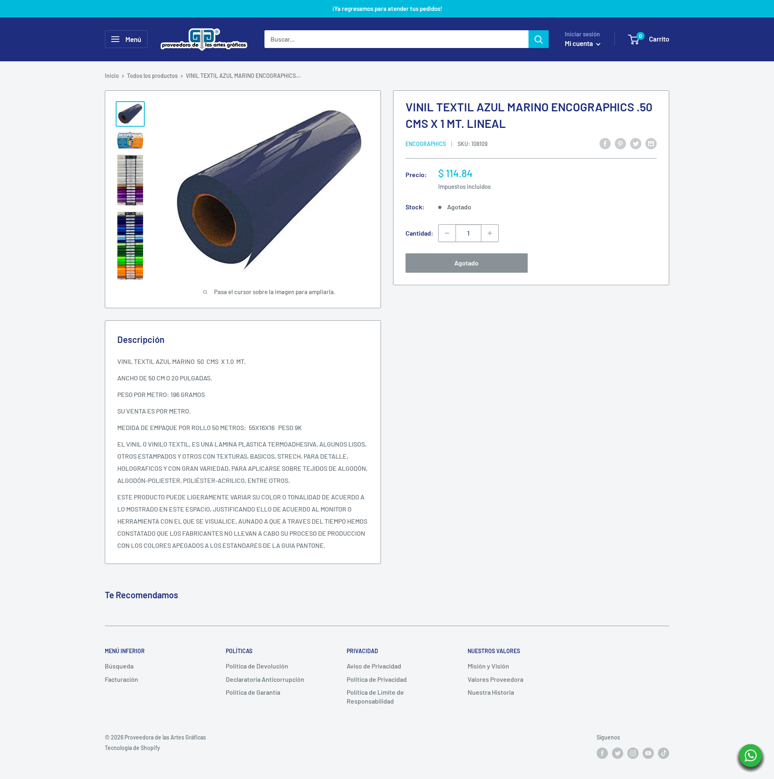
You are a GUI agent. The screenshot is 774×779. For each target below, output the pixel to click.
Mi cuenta (579, 43)
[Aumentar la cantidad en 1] (489, 233)
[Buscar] (538, 39)
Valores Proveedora (495, 679)
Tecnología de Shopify (132, 747)
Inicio (112, 75)
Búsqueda (119, 666)
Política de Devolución (257, 666)
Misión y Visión (488, 666)
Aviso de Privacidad (374, 666)
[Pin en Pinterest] (620, 143)
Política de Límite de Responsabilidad (375, 696)
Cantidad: (419, 233)
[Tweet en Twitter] (635, 143)
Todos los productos (152, 75)
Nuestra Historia (491, 692)
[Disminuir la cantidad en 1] (447, 233)
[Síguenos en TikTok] (663, 752)
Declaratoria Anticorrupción (265, 679)
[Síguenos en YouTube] (648, 752)
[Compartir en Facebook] (605, 143)
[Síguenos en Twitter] (617, 752)
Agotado (466, 263)
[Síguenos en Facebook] (602, 752)
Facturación (121, 679)
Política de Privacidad (377, 679)
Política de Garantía (253, 692)
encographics (426, 143)
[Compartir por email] (651, 143)
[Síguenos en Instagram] (633, 752)
